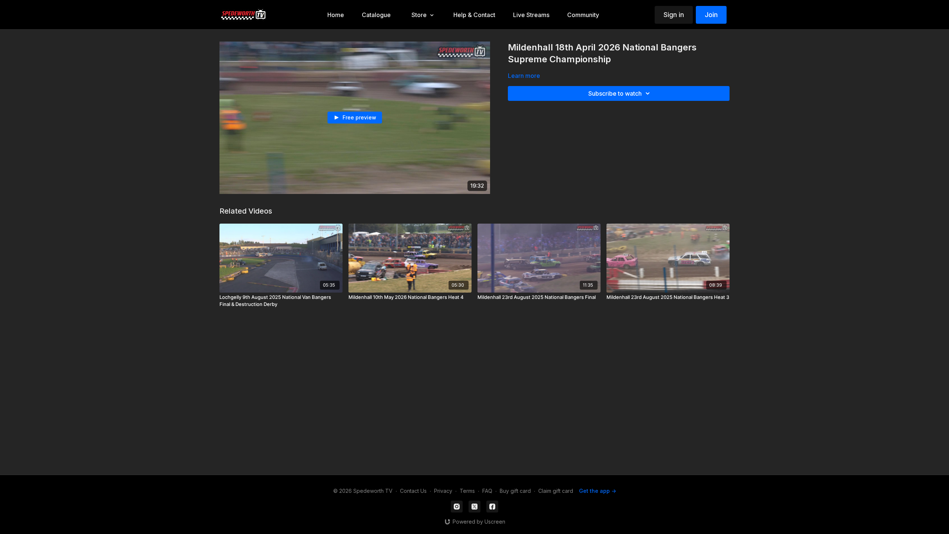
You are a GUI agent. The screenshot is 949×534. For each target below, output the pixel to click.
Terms (467, 491)
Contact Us (413, 491)
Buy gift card (515, 491)
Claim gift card (555, 491)
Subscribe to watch (615, 93)
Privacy (443, 491)
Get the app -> (597, 491)
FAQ (487, 491)
